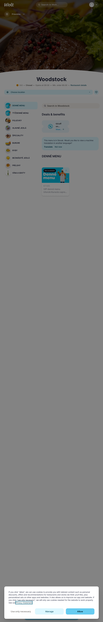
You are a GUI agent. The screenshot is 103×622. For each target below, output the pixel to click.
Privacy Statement (24, 603)
